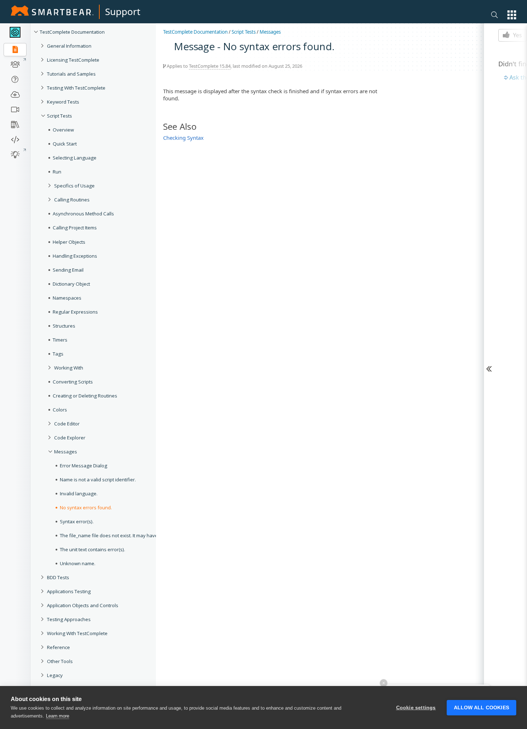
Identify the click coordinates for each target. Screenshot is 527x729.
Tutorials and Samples (71, 74)
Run (57, 171)
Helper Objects (69, 242)
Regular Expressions (75, 312)
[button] (511, 15)
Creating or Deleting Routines (85, 395)
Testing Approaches (69, 619)
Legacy (55, 675)
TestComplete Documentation (72, 32)
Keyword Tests (63, 102)
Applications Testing (69, 591)
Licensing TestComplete (73, 60)
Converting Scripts (73, 381)
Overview (63, 130)
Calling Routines (72, 199)
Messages (65, 451)
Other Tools (60, 661)
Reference (58, 647)
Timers (60, 340)
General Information (69, 46)
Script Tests (59, 116)
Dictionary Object (71, 284)
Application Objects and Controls (82, 605)
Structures (64, 326)
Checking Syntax (183, 137)
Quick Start (65, 143)
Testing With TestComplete (76, 88)
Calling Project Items (75, 227)
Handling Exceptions (75, 256)
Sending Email (68, 270)
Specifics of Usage (74, 185)
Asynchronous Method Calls (83, 213)
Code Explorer (69, 437)
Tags (58, 354)
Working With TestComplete (77, 633)
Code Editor (67, 423)
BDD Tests (58, 577)
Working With (68, 367)
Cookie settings (416, 707)
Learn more (57, 716)
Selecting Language (74, 157)
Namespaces (67, 298)
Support (122, 11)
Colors (60, 409)
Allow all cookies (481, 707)
